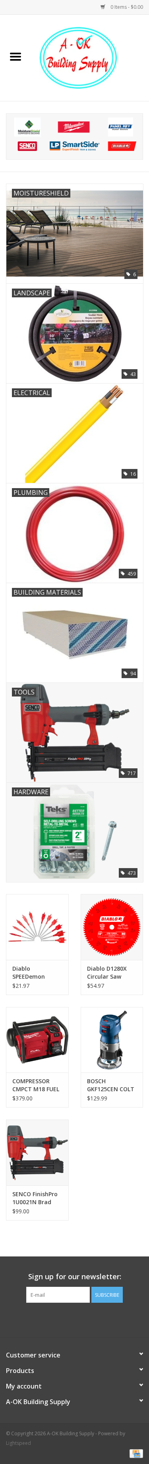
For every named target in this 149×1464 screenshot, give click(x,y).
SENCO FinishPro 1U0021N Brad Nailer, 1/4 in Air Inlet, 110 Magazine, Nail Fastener (35, 1198)
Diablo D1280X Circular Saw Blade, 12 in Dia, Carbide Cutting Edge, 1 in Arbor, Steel (109, 973)
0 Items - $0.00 (126, 7)
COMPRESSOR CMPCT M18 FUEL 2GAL (35, 1085)
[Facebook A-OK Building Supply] (74, 1319)
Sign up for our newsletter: (74, 1276)
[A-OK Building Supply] (90, 57)
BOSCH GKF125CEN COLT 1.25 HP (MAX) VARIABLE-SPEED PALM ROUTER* (110, 1085)
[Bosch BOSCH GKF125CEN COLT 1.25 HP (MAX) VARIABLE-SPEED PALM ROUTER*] (112, 1040)
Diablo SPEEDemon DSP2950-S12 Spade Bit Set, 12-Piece (37, 973)
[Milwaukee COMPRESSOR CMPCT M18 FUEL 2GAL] (37, 1040)
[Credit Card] (135, 1453)
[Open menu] (15, 56)
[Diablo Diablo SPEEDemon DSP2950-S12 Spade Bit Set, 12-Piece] (37, 927)
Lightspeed (18, 1443)
